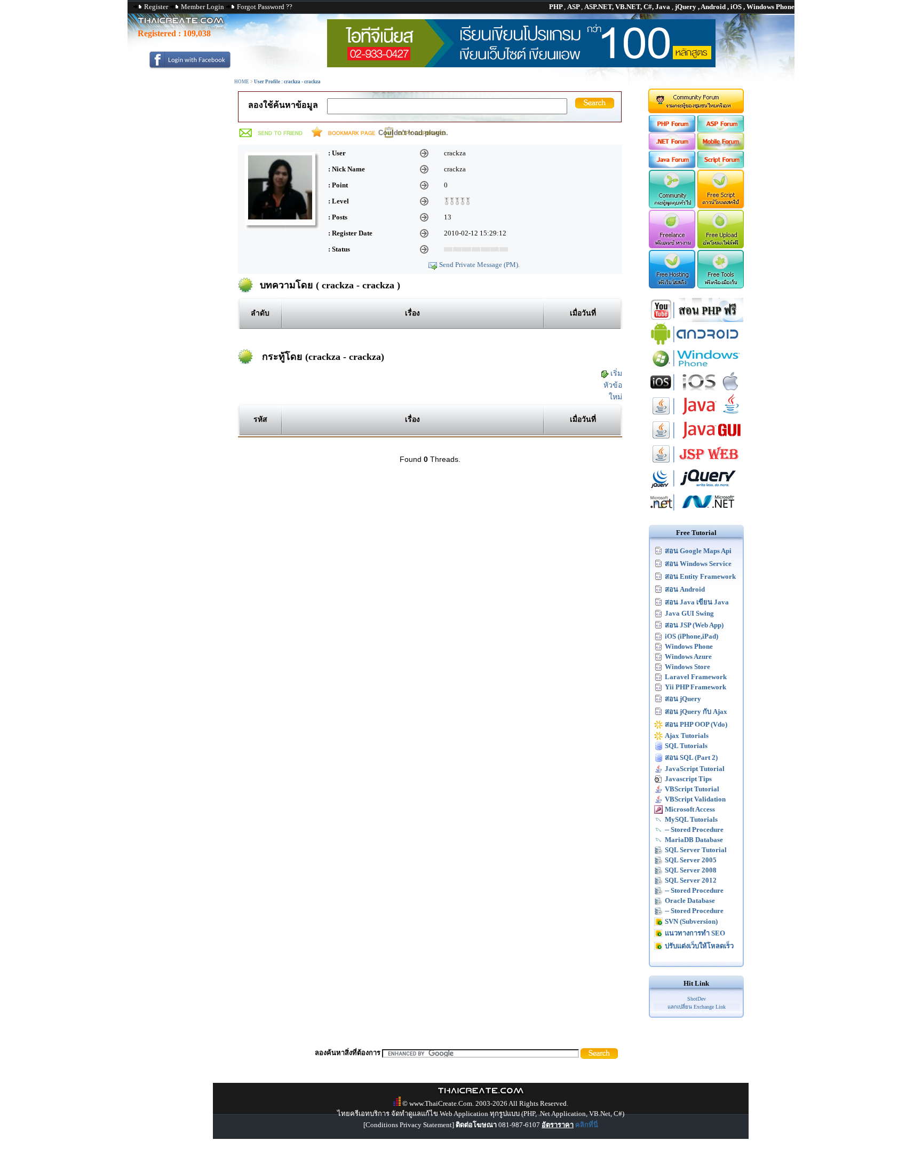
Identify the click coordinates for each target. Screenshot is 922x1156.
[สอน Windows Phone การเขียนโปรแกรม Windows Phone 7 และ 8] (696, 368)
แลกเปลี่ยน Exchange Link (696, 1007)
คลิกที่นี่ (586, 1125)
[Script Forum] (721, 166)
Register (156, 7)
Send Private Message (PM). (479, 265)
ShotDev (696, 999)
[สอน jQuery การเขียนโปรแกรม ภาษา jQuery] (696, 488)
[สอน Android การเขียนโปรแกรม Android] (696, 344)
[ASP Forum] (721, 130)
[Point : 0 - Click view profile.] (457, 200)
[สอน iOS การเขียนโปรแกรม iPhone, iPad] (696, 392)
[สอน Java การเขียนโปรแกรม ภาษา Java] (696, 416)
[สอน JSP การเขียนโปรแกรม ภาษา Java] (696, 464)
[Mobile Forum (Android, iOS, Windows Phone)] (721, 148)
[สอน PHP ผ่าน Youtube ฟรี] (696, 320)
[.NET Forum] (671, 148)
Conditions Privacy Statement (408, 1125)
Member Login (202, 7)
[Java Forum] (671, 166)
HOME (241, 81)
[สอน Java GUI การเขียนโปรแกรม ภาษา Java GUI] (696, 440)
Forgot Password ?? (264, 7)
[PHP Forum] (671, 130)
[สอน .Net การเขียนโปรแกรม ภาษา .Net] (696, 512)
